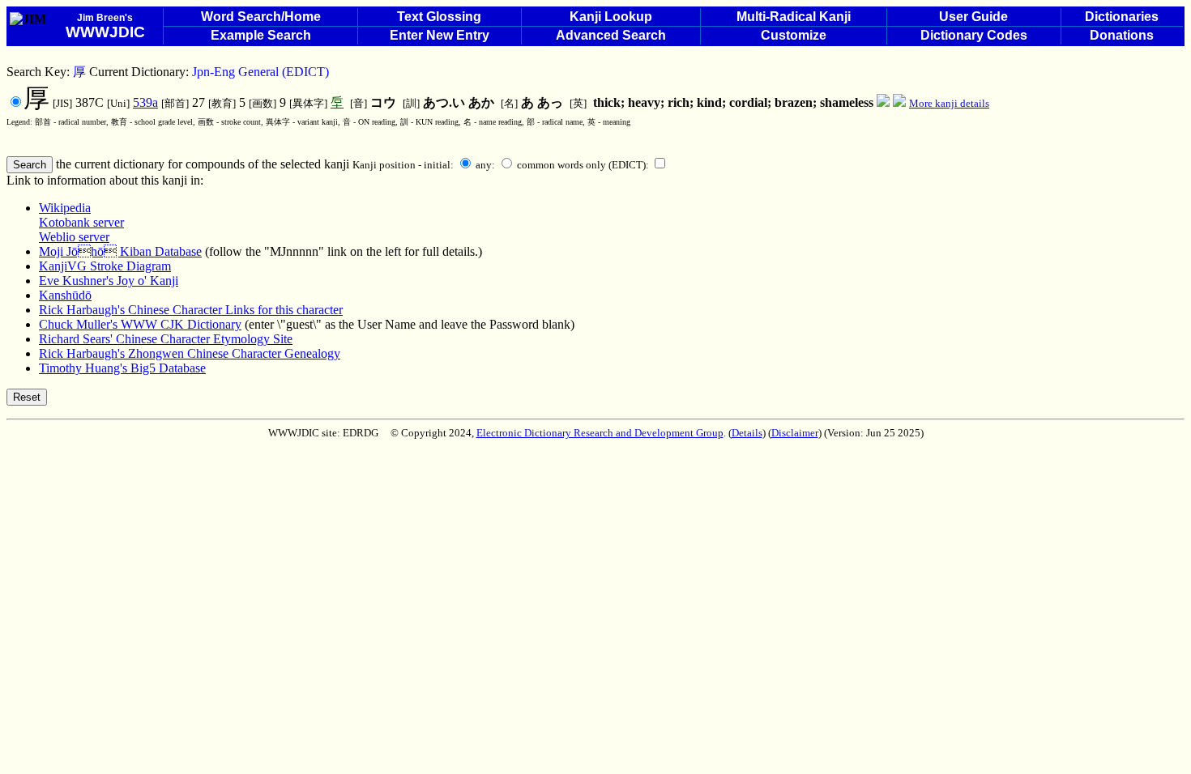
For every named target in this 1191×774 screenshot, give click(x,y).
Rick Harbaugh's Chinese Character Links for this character (191, 310)
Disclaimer (794, 433)
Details (747, 433)
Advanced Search (611, 35)
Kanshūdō (65, 295)
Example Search (261, 35)
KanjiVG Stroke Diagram (105, 266)
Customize (793, 35)
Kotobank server (81, 222)
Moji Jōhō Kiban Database (120, 251)
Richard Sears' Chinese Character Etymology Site (165, 339)
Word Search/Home (261, 16)
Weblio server (74, 237)
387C (65, 102)
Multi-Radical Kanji (793, 16)
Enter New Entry (439, 35)
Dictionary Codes (973, 35)
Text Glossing (439, 16)
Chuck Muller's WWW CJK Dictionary (140, 324)
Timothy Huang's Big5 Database (122, 368)
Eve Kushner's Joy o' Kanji (108, 280)
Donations (1122, 35)
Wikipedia (65, 208)
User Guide (973, 16)
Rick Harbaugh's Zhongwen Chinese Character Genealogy (189, 353)
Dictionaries (1122, 16)
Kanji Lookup (611, 16)
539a (145, 102)
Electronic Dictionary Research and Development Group (600, 433)
